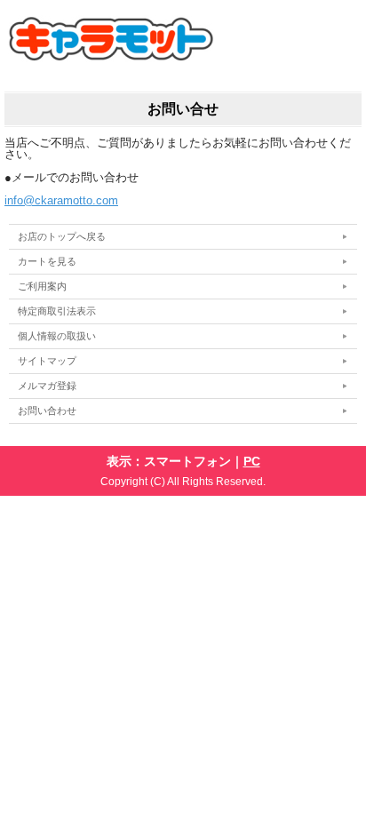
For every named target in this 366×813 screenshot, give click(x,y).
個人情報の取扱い (57, 336)
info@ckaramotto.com (61, 200)
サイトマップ (47, 360)
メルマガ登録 (47, 385)
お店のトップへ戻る (62, 236)
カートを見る (47, 261)
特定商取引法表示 (57, 311)
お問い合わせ (47, 410)
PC (251, 461)
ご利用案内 (42, 286)
